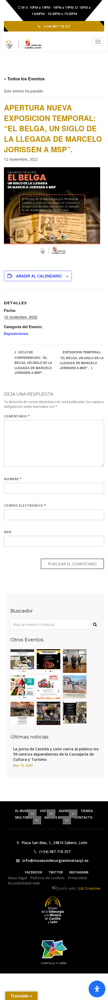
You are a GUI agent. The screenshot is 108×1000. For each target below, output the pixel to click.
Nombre (13, 479)
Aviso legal (18, 877)
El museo (23, 811)
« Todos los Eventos (24, 79)
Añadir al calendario (39, 276)
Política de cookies (48, 877)
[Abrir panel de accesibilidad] (97, 989)
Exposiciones (16, 333)
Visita (45, 811)
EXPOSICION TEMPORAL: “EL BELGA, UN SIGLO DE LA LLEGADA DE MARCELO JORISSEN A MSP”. (82, 360)
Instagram (78, 872)
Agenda (66, 811)
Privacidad (78, 877)
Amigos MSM (55, 817)
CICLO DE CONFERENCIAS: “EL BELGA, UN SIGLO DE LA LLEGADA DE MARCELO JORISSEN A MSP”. (33, 362)
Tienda (87, 811)
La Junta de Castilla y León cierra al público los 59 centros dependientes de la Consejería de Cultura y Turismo (56, 754)
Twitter (55, 872)
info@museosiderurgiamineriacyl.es (55, 860)
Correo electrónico (25, 505)
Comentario (17, 416)
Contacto (83, 817)
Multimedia (25, 817)
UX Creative (89, 888)
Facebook (33, 872)
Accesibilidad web (24, 883)
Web (7, 532)
